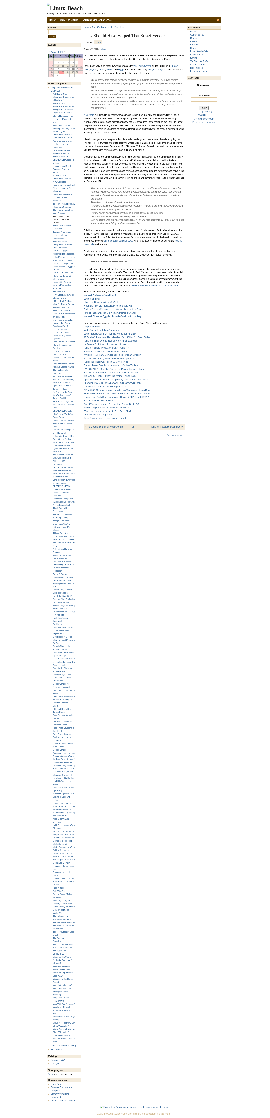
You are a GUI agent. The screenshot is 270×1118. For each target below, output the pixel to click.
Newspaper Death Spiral (64, 859)
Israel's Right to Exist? (63, 803)
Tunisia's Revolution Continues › (167, 427)
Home (87, 27)
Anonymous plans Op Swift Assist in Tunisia (105, 351)
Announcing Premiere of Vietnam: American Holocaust (63, 567)
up (133, 427)
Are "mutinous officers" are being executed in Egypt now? (63, 144)
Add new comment (175, 435)
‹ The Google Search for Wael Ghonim (104, 427)
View (50, 1074)
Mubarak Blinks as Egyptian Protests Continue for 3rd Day (112, 316)
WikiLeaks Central (142, 66)
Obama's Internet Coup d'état (98, 414)
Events (193, 41)
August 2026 (57, 52)
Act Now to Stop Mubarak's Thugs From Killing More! (63, 97)
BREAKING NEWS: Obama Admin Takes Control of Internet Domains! (118, 393)
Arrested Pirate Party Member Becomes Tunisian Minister (62, 153)
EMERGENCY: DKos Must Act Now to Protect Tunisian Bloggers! (63, 304)
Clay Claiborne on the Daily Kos (108, 27)
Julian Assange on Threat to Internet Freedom (106, 418)
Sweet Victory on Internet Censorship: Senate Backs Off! (64, 910)
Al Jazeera (89, 115)
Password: (204, 95)
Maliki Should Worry (62, 844)
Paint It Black (58, 888)
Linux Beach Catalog (200, 51)
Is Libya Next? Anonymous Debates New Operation (62, 178)
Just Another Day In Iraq (64, 812)
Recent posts (196, 68)
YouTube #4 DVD (199, 61)
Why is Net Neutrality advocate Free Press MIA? (62, 1010)
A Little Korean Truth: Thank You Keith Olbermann (62, 508)
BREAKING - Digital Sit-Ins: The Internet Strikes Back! (63, 404)
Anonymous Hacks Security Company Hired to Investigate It (64, 128)
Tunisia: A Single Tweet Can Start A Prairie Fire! (107, 347)
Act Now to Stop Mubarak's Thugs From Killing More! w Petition (63, 106)
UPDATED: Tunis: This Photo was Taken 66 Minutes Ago (63, 276)
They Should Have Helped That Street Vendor (61, 219)
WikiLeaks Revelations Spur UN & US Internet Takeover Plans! (63, 386)
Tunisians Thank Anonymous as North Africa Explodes (62, 244)
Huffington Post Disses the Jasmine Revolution (107, 344)
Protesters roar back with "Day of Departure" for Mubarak (64, 188)
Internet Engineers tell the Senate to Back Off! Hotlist (64, 797)
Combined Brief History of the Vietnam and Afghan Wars (63, 630)
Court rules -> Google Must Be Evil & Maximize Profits (64, 640)
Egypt (121, 69)
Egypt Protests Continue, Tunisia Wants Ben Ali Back (64, 423)
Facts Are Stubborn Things (64, 1045)
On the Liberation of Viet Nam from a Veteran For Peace (63, 881)
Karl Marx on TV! (60, 816)
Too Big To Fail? (60, 951)
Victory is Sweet (60, 954)
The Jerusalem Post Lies (64, 922)
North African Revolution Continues (101, 330)
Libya (86, 69)
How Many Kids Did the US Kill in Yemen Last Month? (63, 781)
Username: (203, 85)
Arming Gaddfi (59, 398)
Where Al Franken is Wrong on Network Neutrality (62, 991)
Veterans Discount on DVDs (97, 20)
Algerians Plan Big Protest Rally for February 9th (108, 305)
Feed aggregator (198, 71)
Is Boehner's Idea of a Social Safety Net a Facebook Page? (62, 323)
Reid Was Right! (60, 891)
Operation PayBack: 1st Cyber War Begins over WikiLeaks (63, 448)
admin (103, 49)
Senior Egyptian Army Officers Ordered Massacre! (62, 197)
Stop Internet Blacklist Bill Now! (99, 400)
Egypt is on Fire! (92, 299)
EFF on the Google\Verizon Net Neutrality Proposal (61, 684)
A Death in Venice (60, 477)
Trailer (52, 20)
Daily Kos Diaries (69, 20)
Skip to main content (134, 1)
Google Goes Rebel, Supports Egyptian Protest (62, 169)
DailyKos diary (155, 69)
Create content (197, 64)
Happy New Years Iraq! (63, 762)
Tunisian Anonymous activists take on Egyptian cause (62, 235)
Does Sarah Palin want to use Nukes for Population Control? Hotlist (64, 662)
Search (193, 58)
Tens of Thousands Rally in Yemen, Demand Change (110, 313)
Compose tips (197, 35)
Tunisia (174, 66)
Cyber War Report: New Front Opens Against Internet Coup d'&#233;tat (64, 439)
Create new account (204, 119)
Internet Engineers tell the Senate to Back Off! (106, 407)
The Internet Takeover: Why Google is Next (105, 386)
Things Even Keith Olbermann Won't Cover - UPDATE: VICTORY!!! (63, 536)
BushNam (57, 624)
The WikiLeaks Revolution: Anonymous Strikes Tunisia (63, 295)
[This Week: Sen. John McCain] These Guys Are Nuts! (64, 1038)
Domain (194, 38)
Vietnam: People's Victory (63, 1100)
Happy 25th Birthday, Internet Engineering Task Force (62, 285)
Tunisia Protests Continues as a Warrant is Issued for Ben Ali (114, 309)
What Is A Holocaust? (62, 985)
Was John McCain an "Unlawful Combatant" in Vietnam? (63, 960)
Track (98, 42)
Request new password (204, 122)
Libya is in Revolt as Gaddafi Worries (102, 302)
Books (193, 31)
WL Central (56, 1049)
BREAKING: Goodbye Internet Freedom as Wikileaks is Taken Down (64, 470)
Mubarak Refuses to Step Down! (100, 295)
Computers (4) (58, 1060)
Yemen (101, 69)
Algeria (93, 69)
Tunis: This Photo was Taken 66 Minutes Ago (106, 362)
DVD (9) (55, 1063)
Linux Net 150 (197, 54)
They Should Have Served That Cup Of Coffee (155, 285)
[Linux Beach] (65, 7)
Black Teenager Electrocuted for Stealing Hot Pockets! (64, 612)
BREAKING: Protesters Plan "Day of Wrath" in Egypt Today (63, 414)
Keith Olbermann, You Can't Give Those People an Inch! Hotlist (64, 313)
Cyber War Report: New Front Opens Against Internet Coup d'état (116, 379)
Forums (194, 44)
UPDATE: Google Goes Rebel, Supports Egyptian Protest (64, 266)
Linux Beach (57, 1084)
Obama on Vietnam (61, 863)
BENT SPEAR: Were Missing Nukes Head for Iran (63, 583)
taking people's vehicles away (118, 241)
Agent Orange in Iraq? (63, 555)
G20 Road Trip (59, 740)
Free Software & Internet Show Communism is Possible (64, 345)
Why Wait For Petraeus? (64, 1004)
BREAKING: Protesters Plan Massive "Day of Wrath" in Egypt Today (117, 337)
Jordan (109, 69)
